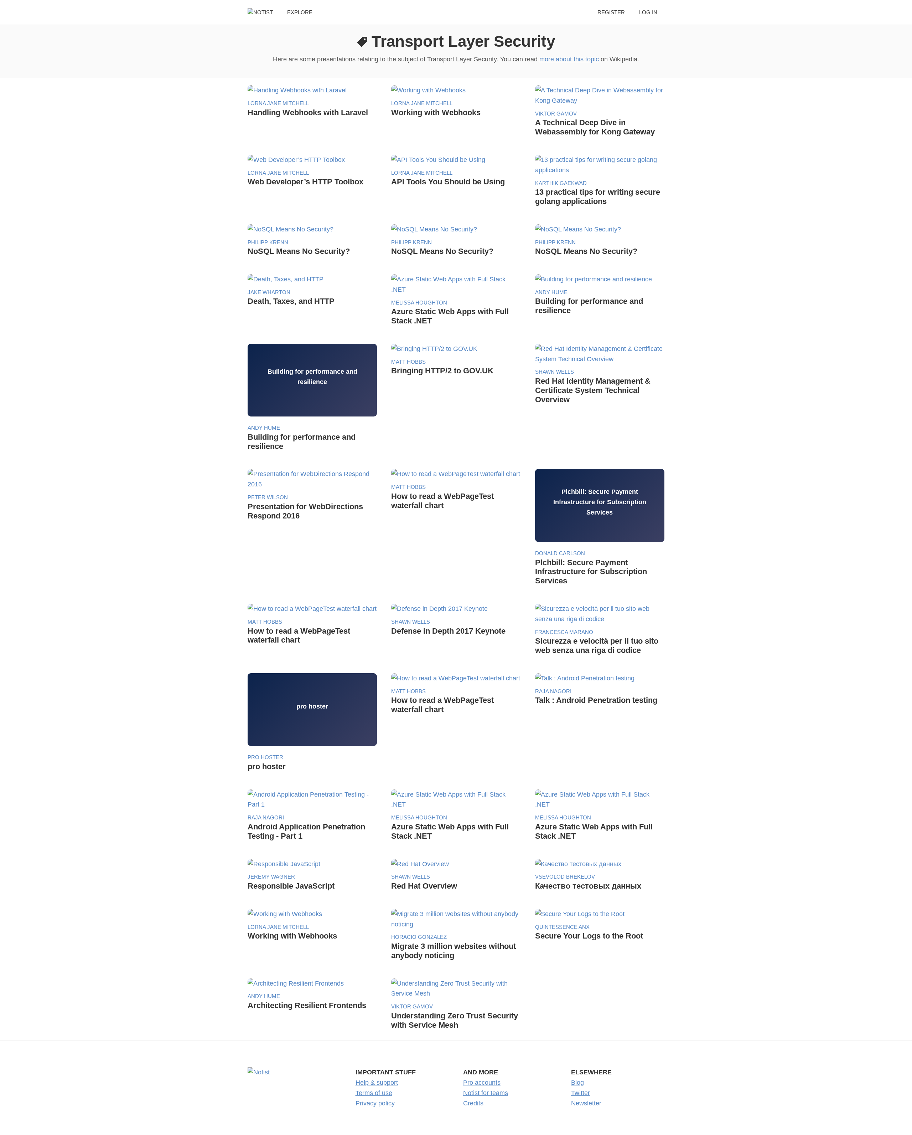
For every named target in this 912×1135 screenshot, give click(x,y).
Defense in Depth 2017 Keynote (448, 631)
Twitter (580, 1092)
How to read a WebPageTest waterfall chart (442, 501)
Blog (577, 1082)
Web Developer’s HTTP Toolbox (305, 181)
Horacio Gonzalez (419, 937)
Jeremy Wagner (271, 877)
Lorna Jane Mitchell (278, 103)
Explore (299, 12)
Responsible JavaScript (291, 885)
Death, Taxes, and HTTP (291, 301)
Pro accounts (482, 1082)
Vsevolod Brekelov (565, 877)
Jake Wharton (269, 292)
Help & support (377, 1082)
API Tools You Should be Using (448, 181)
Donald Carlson (560, 553)
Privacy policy (375, 1103)
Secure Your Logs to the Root (589, 935)
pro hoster (265, 757)
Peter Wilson (268, 497)
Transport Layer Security (463, 41)
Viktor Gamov (556, 114)
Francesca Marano (564, 632)
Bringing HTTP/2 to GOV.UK (442, 370)
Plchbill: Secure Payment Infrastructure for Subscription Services (591, 572)
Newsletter (586, 1103)
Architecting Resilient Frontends (307, 1005)
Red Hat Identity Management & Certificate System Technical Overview (593, 390)
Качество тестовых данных (588, 885)
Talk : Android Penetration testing (596, 700)
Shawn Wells (554, 372)
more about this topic (569, 59)
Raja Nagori (553, 691)
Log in (648, 12)
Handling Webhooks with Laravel (308, 112)
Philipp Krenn (268, 242)
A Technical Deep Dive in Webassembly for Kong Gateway (595, 127)
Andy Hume (551, 292)
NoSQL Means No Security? (299, 251)
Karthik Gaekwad (561, 183)
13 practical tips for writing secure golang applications (597, 197)
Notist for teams (485, 1092)
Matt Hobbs (408, 362)
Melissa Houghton (419, 303)
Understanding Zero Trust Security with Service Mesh (454, 1020)
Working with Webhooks (436, 112)
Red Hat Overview (424, 885)
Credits (473, 1103)
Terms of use (374, 1092)
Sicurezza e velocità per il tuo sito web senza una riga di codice (596, 645)
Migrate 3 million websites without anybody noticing (453, 951)
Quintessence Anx (562, 927)
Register (611, 12)
